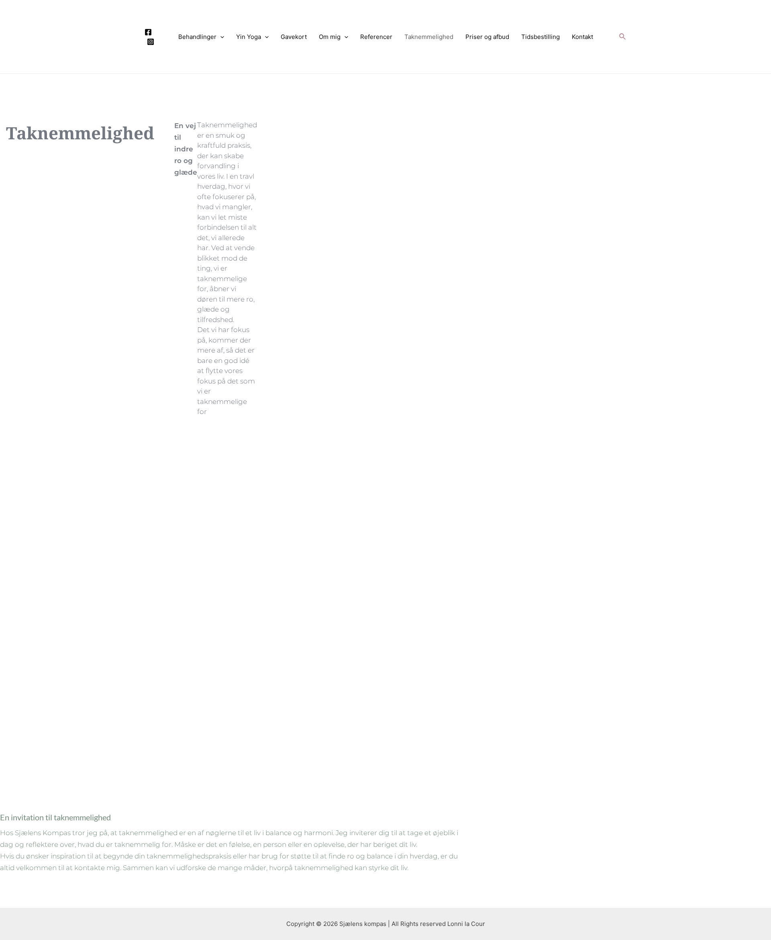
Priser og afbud (487, 37)
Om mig (330, 37)
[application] (220, 36)
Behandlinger (197, 37)
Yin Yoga (248, 37)
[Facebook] (148, 32)
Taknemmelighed (428, 37)
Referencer (376, 37)
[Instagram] (150, 41)
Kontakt (582, 37)
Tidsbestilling (540, 37)
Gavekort (294, 37)
